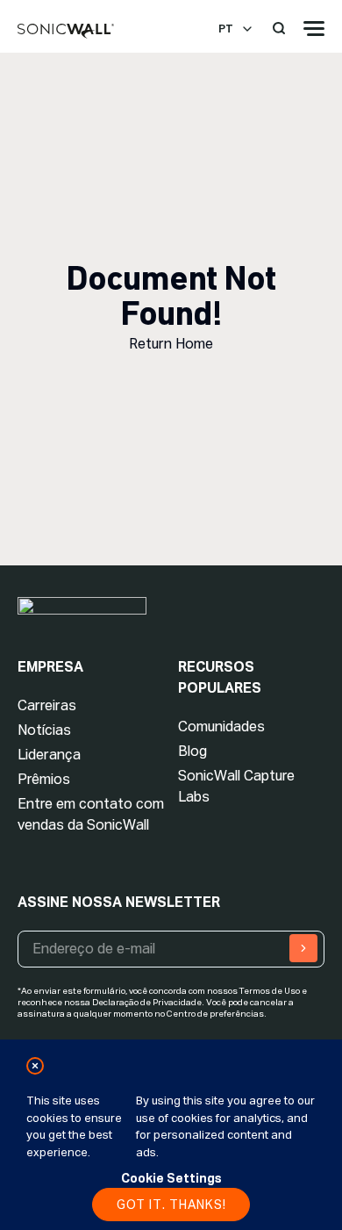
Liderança (49, 754)
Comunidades (221, 726)
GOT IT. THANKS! (171, 1205)
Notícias (44, 730)
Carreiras (47, 705)
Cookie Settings (171, 1178)
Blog (192, 751)
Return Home (171, 343)
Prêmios (44, 779)
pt (225, 29)
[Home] (66, 32)
